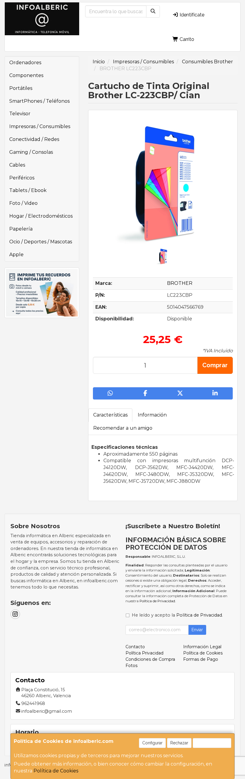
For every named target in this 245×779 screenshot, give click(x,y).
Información (152, 415)
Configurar (152, 742)
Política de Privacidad (157, 601)
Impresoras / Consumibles (39, 126)
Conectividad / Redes (34, 139)
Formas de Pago (200, 659)
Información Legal (202, 646)
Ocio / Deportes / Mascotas (40, 242)
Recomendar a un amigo (122, 428)
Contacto (135, 646)
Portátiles (20, 88)
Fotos (131, 665)
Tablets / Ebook (28, 190)
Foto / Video (23, 203)
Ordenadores (25, 62)
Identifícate (191, 15)
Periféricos (21, 178)
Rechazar (179, 742)
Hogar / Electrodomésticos (41, 216)
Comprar (215, 365)
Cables (17, 165)
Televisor (19, 113)
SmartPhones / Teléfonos (39, 101)
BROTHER (179, 283)
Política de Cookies (55, 771)
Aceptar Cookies (212, 742)
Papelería (21, 229)
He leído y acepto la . (177, 615)
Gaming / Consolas (31, 152)
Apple (16, 254)
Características (110, 415)
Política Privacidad (144, 653)
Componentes (26, 75)
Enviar (197, 629)
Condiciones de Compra (150, 659)
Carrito (186, 39)
